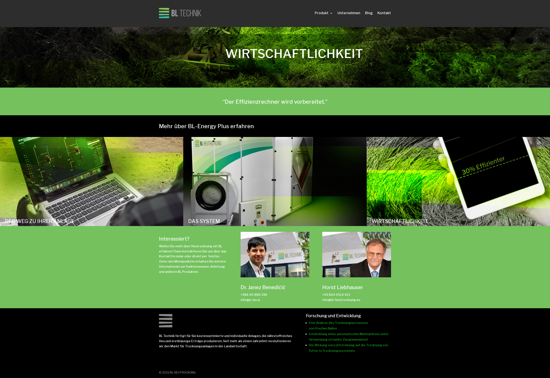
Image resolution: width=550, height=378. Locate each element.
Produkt (321, 13)
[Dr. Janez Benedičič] (275, 276)
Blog (369, 13)
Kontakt (384, 13)
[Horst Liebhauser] (356, 276)
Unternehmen (349, 13)
